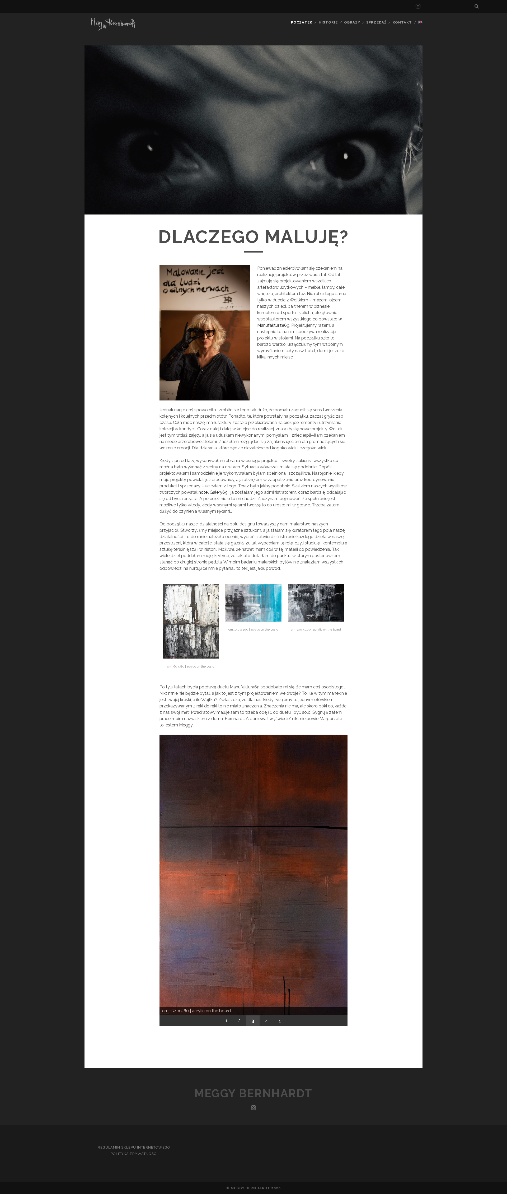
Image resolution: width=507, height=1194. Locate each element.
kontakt (402, 22)
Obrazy (352, 22)
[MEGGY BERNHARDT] (111, 30)
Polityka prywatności (134, 1154)
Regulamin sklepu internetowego (134, 1147)
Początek (301, 22)
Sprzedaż (376, 22)
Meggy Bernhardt (253, 1093)
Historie (328, 22)
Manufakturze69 (273, 325)
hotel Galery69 (213, 492)
